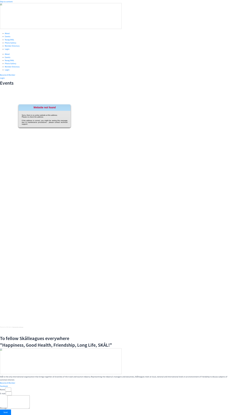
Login (7, 49)
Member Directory (12, 46)
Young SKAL (9, 39)
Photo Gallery (10, 43)
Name (2, 389)
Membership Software (17, 327)
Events (7, 36)
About (7, 33)
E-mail (3, 393)
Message (3, 408)
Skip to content (6, 1)
